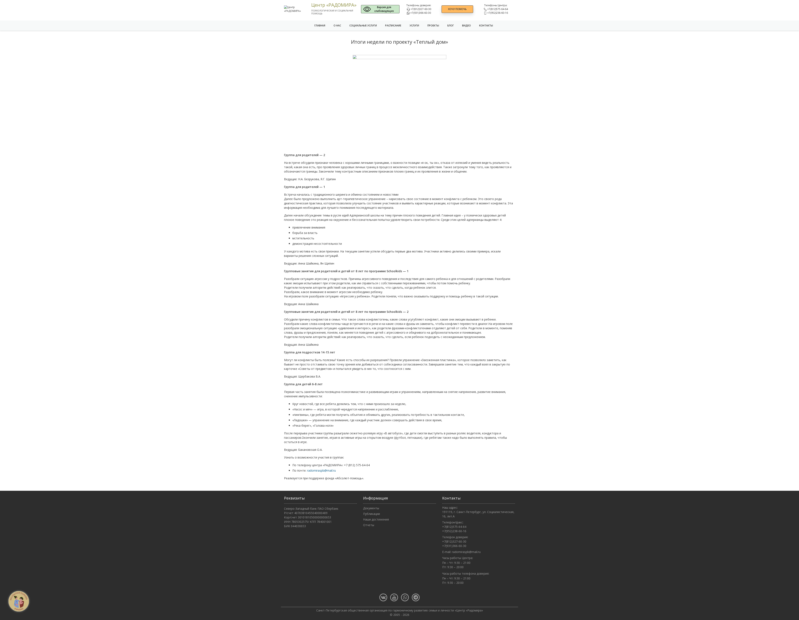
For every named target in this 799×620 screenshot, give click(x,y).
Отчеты (368, 525)
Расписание (393, 25)
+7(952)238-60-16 (497, 13)
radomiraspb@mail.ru (321, 470)
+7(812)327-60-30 (420, 9)
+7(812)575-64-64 (497, 9)
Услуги (414, 25)
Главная (319, 25)
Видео (466, 25)
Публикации (371, 514)
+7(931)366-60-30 (420, 13)
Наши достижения (376, 519)
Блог (450, 25)
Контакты (486, 25)
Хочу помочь (457, 9)
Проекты (433, 25)
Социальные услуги (363, 25)
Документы (371, 508)
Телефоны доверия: (418, 5)
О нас (337, 25)
